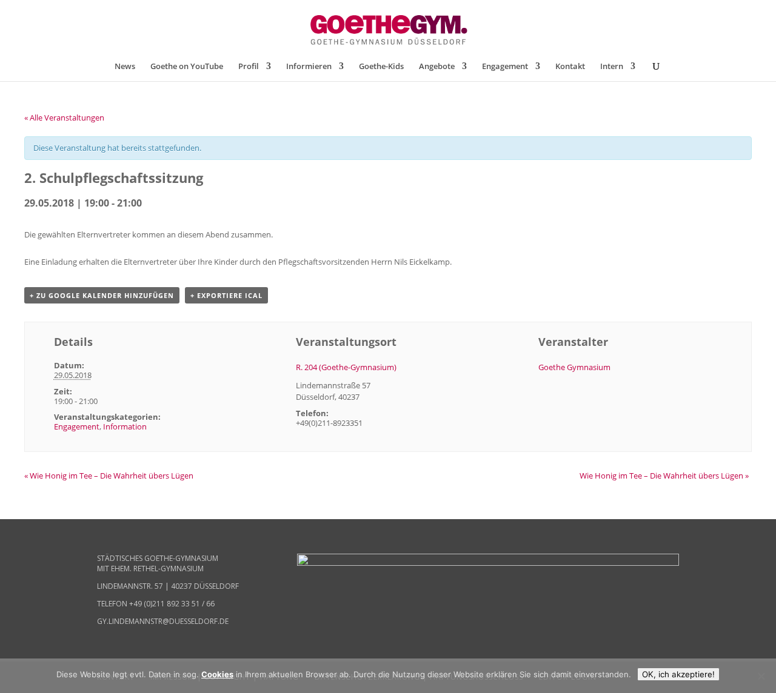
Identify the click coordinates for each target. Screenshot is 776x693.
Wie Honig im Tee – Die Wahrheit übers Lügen (108, 475)
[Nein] (761, 676)
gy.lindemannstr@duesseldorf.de (163, 621)
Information (125, 426)
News (125, 66)
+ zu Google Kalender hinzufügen (102, 295)
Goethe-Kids (381, 66)
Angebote (437, 66)
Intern (611, 66)
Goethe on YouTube (186, 66)
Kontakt (570, 66)
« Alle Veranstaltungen (64, 117)
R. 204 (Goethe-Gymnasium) (346, 367)
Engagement (505, 66)
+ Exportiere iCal (226, 295)
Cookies (217, 674)
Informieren (309, 66)
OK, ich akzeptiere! (678, 674)
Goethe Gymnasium (574, 367)
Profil (248, 66)
